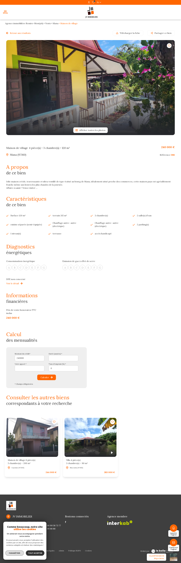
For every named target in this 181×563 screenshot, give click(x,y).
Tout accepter (35, 553)
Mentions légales (47, 551)
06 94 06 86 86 (48, 528)
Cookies (88, 551)
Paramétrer (14, 553)
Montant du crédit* (22, 354)
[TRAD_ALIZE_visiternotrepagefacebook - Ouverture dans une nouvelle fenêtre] (65, 522)
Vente (48, 23)
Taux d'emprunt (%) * (57, 364)
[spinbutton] (63, 368)
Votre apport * (21, 364)
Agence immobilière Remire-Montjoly (24, 23)
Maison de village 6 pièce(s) (21, 462)
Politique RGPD (74, 551)
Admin (61, 551)
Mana (55, 23)
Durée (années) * (55, 354)
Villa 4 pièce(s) (77, 462)
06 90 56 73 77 (54, 525)
